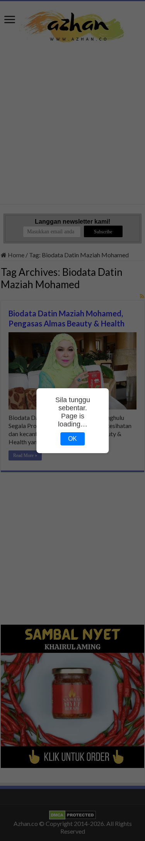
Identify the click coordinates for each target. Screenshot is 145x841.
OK (72, 438)
